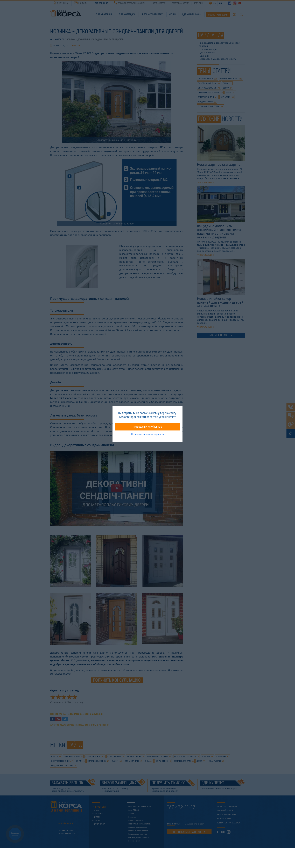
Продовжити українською (148, 426)
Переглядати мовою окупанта (147, 434)
